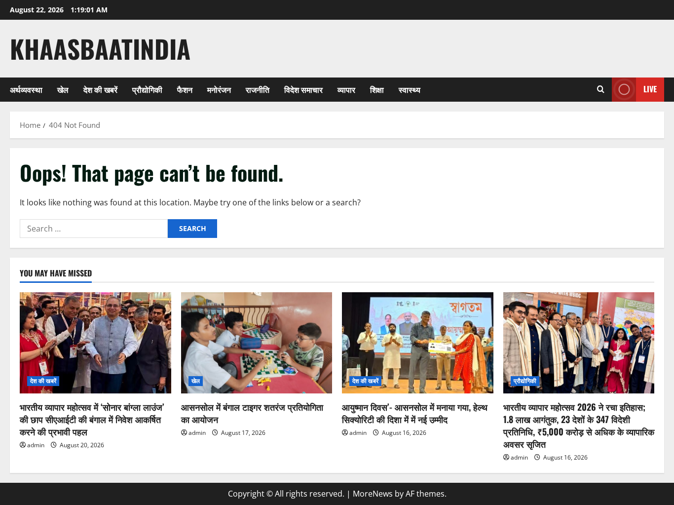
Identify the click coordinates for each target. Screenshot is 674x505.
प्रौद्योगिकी (147, 89)
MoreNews (373, 493)
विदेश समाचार (303, 89)
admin (35, 445)
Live (650, 89)
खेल (63, 89)
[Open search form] (600, 89)
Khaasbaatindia (100, 48)
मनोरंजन (219, 89)
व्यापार (346, 89)
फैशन (184, 89)
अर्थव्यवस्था (26, 89)
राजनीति (257, 89)
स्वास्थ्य (409, 89)
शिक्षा (377, 89)
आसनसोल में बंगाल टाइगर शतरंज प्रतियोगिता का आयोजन (252, 413)
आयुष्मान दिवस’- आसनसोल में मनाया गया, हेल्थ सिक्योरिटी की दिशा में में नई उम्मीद (414, 413)
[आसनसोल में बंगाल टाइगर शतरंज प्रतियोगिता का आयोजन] (257, 342)
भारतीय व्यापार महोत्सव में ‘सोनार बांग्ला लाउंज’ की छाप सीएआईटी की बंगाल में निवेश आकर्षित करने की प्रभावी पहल (92, 419)
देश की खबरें (100, 89)
